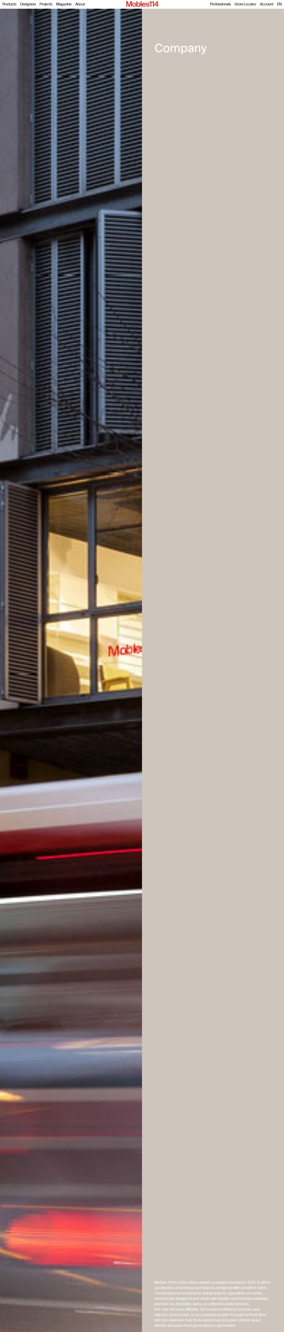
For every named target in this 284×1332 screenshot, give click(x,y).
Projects (46, 4)
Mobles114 (142, 4)
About (80, 4)
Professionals (220, 4)
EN (279, 4)
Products (9, 4)
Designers (28, 4)
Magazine (64, 4)
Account (266, 4)
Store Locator (245, 4)
